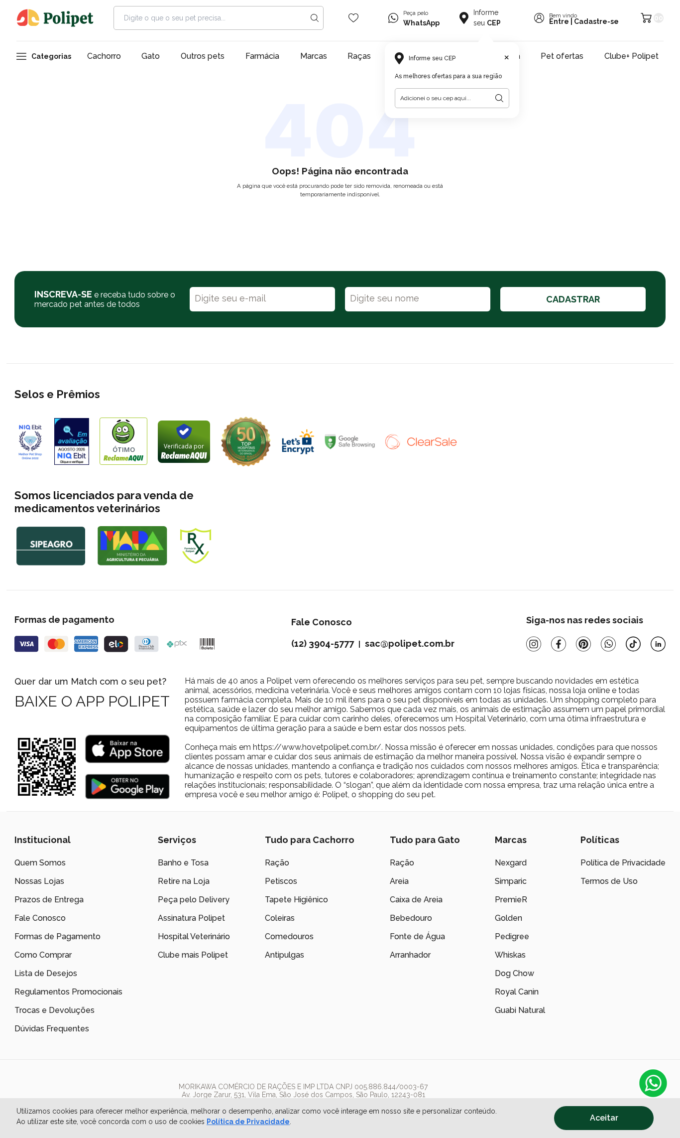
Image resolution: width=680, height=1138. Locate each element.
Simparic (511, 881)
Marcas (313, 56)
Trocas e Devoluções (54, 1010)
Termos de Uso (609, 881)
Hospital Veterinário (194, 936)
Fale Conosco (40, 918)
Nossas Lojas (39, 881)
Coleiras (280, 918)
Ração (277, 862)
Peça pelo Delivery (193, 899)
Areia (399, 881)
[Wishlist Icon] (353, 18)
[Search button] (315, 18)
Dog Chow (514, 973)
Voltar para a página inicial (340, 218)
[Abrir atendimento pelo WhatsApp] (653, 1083)
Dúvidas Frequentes (51, 1028)
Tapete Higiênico (296, 899)
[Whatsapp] (608, 644)
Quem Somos (40, 862)
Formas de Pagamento (57, 936)
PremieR (511, 899)
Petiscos (281, 881)
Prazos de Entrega (49, 899)
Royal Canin (517, 991)
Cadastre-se (596, 21)
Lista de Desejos (45, 973)
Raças (359, 56)
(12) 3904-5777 (322, 643)
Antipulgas (284, 955)
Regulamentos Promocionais (68, 991)
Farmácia (262, 56)
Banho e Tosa (183, 862)
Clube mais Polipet (193, 955)
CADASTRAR (573, 299)
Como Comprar (43, 955)
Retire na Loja (184, 881)
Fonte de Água (417, 936)
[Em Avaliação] (71, 441)
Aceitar (604, 1118)
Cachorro (104, 56)
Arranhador (410, 955)
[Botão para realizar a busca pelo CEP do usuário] (499, 98)
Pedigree (512, 936)
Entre (559, 21)
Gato (150, 56)
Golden (508, 918)
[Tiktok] (633, 644)
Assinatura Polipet (191, 918)
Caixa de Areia (416, 899)
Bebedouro (411, 918)
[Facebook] (558, 644)
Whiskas (510, 955)
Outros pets (203, 56)
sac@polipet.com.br (409, 643)
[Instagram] (533, 644)
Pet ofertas (562, 56)
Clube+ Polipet (631, 56)
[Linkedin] (658, 644)
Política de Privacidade (248, 1122)
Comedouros (289, 936)
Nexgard (511, 862)
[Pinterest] (583, 644)
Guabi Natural (520, 1010)
